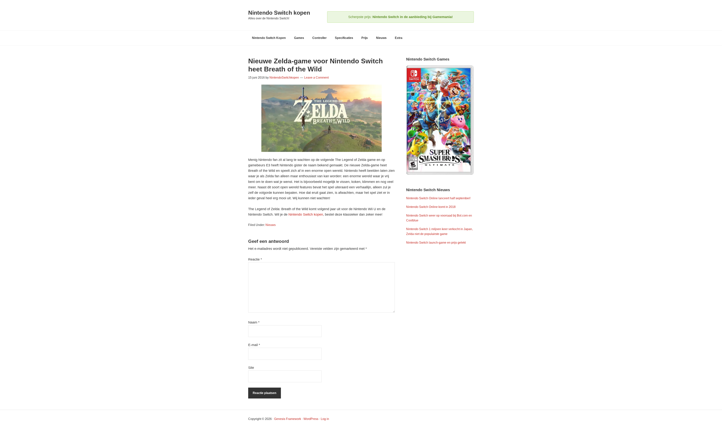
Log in (325, 418)
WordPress (310, 418)
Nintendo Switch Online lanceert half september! (438, 198)
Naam (253, 322)
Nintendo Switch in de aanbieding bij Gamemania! (412, 17)
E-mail (254, 345)
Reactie (255, 259)
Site (251, 368)
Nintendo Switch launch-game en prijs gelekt (436, 242)
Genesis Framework (287, 418)
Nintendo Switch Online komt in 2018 (431, 206)
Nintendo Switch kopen (279, 13)
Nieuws (270, 224)
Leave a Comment (316, 77)
